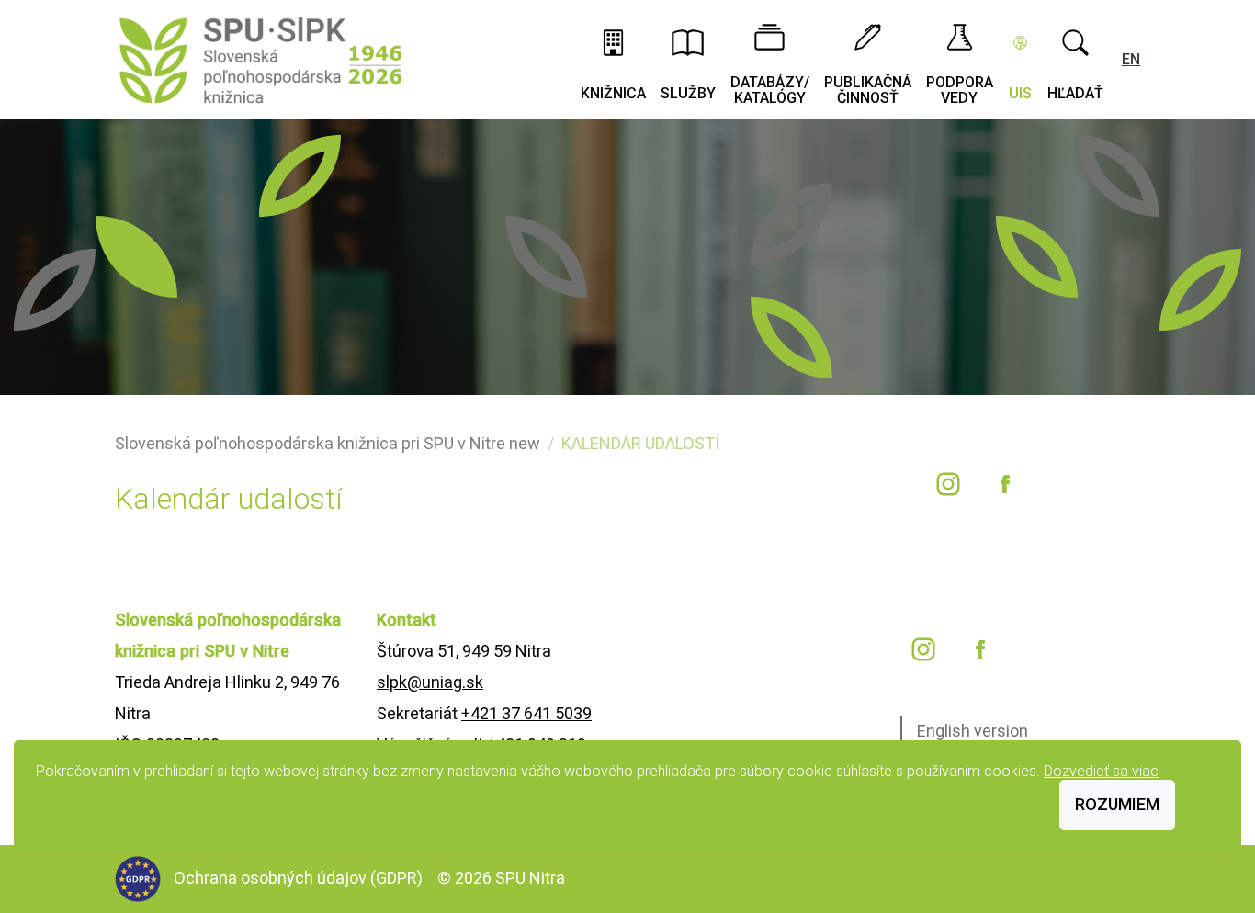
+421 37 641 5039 (526, 713)
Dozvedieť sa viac (1101, 771)
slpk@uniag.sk (430, 682)
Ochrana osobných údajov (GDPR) (300, 877)
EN (1131, 59)
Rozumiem (1117, 804)
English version (972, 730)
